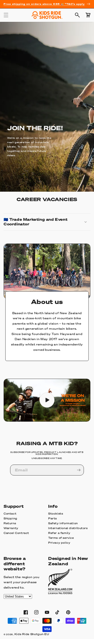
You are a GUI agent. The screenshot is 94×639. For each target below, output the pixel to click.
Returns (10, 523)
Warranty (11, 528)
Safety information (63, 523)
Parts (52, 518)
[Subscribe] (78, 470)
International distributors (68, 528)
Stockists (55, 513)
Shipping (10, 518)
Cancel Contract (16, 533)
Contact (10, 513)
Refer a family (59, 533)
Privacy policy (59, 542)
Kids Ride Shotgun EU (31, 634)
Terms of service (61, 538)
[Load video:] (47, 400)
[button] (6, 15)
